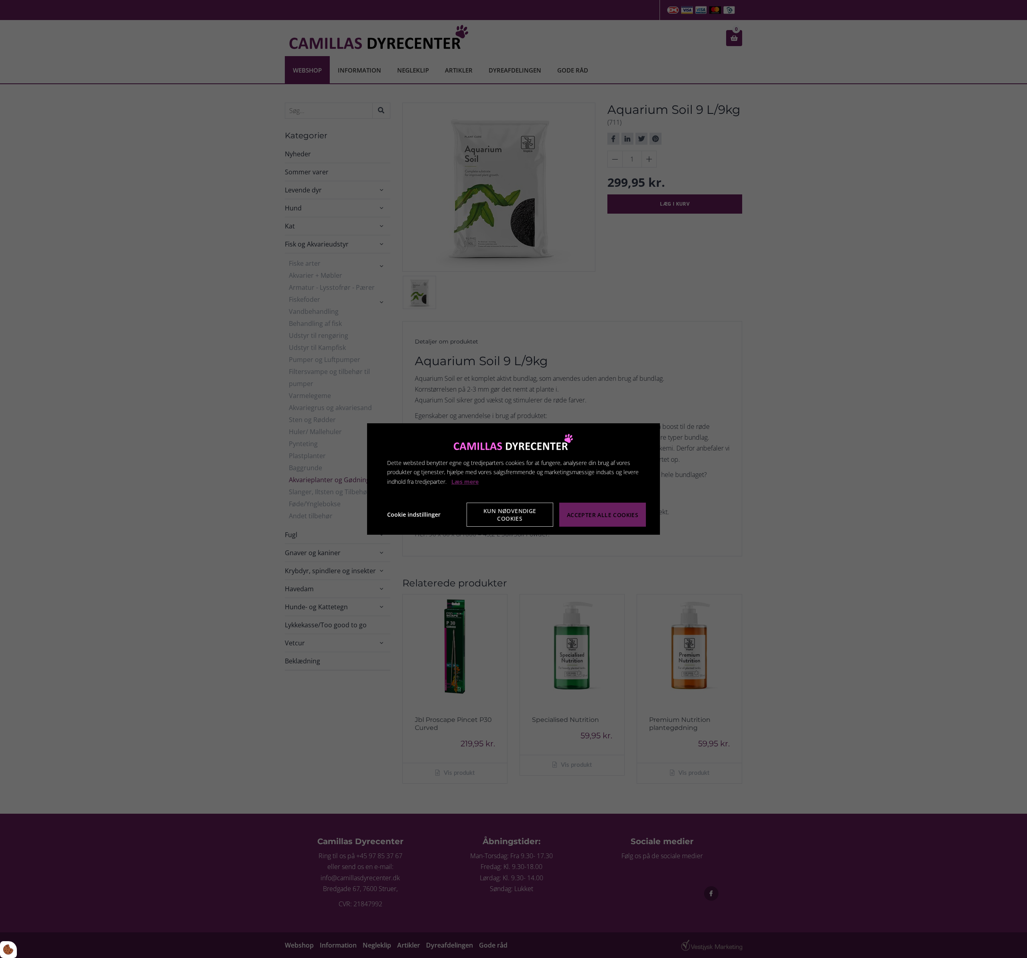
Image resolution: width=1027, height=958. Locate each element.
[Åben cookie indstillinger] (8, 949)
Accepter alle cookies (602, 515)
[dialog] (513, 479)
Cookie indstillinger (413, 514)
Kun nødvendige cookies (509, 514)
